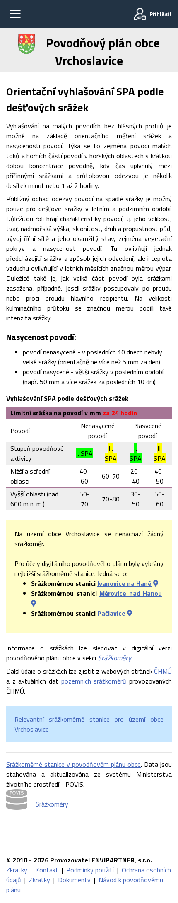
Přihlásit (160, 14)
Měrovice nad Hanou (130, 593)
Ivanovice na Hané (124, 583)
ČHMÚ (163, 671)
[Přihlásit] (140, 14)
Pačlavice (111, 613)
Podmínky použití (90, 870)
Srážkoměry (52, 804)
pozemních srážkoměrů (94, 681)
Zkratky (17, 870)
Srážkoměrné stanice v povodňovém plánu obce (73, 764)
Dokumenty (74, 880)
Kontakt (47, 870)
